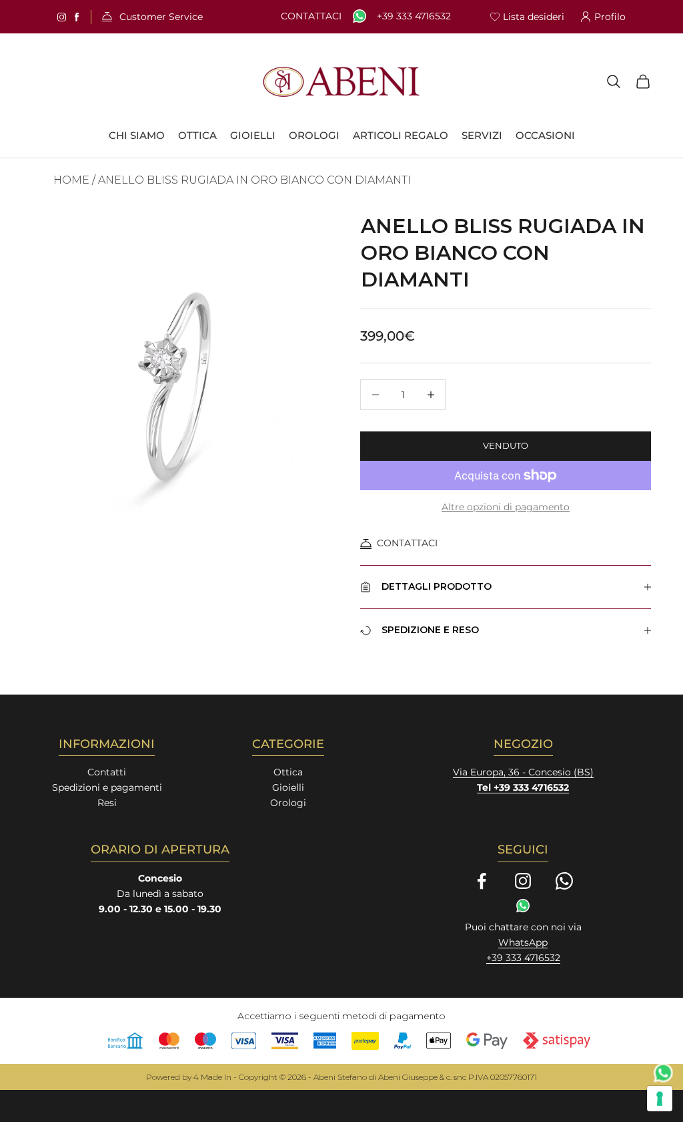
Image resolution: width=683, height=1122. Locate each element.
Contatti (106, 772)
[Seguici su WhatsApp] (564, 881)
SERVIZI (482, 136)
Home (71, 180)
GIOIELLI (252, 136)
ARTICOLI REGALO (400, 136)
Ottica (288, 772)
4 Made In (212, 1077)
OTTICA (197, 136)
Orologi (288, 803)
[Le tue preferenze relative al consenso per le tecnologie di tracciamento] (659, 1098)
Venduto (505, 445)
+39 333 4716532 (414, 16)
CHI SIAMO (137, 136)
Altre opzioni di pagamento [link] (506, 507)
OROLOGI (314, 136)
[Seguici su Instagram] (523, 881)
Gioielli (288, 787)
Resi (107, 803)
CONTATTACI (407, 543)
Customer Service (161, 17)
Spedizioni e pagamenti (107, 787)
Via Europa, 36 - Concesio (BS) (523, 772)
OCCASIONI (545, 136)
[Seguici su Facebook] (482, 881)
